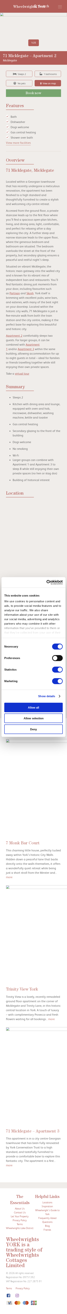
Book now (33, 93)
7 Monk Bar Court (23, 844)
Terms (20, 1224)
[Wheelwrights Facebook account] (8, 1295)
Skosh (30, 293)
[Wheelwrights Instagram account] (17, 1295)
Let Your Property (20, 1216)
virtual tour (22, 373)
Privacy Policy (20, 1220)
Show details (46, 696)
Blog (47, 1225)
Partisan (14, 293)
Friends (47, 1229)
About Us (20, 1208)
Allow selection (34, 718)
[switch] (57, 658)
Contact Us (20, 1212)
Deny (33, 729)
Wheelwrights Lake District (20, 1228)
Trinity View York (22, 990)
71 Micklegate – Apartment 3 (32, 1132)
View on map (49, 83)
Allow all (33, 707)
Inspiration (47, 1206)
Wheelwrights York (29, 7)
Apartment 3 (26, 349)
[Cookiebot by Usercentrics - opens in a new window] (47, 582)
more (9, 877)
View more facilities (18, 143)
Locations (47, 1202)
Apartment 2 (14, 335)
